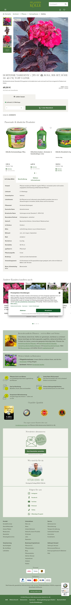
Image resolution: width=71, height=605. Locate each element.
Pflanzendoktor (29, 553)
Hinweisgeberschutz (8, 537)
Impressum (32, 600)
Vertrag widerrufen (35, 591)
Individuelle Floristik (53, 531)
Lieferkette (6, 550)
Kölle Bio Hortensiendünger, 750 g (15, 152)
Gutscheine (51, 534)
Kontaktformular (7, 524)
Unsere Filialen (7, 529)
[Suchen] (65, 4)
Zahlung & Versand (53, 545)
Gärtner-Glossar (29, 556)
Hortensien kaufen (38, 364)
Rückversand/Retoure (54, 548)
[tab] (22, 179)
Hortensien (23, 362)
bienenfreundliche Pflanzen (27, 343)
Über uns (27, 524)
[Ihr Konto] (60, 10)
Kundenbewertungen (21, 425)
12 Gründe (28, 534)
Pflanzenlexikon (29, 548)
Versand (36, 585)
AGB (6, 600)
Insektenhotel (46, 348)
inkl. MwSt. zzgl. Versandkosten (10, 90)
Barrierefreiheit (61, 600)
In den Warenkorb (47, 108)
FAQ (49, 553)
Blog (26, 550)
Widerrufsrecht (14, 600)
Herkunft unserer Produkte (32, 531)
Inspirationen (29, 558)
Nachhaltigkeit (7, 545)
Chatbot (27, 561)
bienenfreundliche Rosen (51, 346)
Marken (27, 563)
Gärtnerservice (52, 524)
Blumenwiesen (25, 348)
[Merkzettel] (64, 10)
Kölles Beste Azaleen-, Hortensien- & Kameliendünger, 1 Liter (41, 153)
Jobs (26, 537)
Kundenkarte (51, 537)
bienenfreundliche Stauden (48, 343)
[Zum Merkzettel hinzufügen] (65, 20)
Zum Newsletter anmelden (35, 451)
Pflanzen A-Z (28, 545)
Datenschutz (23, 600)
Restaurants (6, 531)
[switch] (65, 594)
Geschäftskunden (8, 526)
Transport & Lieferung (54, 529)
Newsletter (6, 534)
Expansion (28, 539)
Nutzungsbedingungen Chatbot (46, 600)
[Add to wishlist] (21, 285)
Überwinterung (52, 526)
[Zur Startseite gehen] (35, 4)
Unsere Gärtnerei (30, 529)
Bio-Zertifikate (7, 548)
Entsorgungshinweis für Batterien (57, 550)
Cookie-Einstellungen (36, 602)
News (26, 526)
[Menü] (5, 9)
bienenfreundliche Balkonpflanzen (29, 346)
